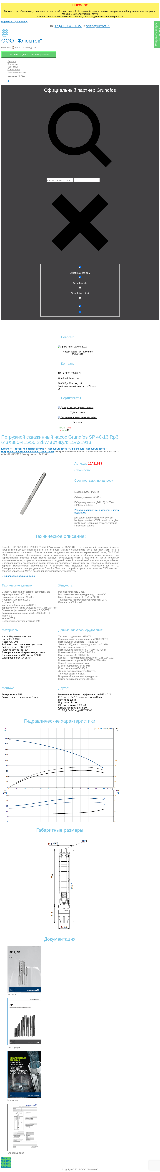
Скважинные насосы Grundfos (87, 448)
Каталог (5, 448)
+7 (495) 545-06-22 (68, 26)
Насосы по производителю (28, 448)
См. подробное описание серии (18, 576)
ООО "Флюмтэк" (21, 41)
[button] (6, 1158)
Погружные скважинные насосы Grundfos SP (27, 451)
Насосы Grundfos (57, 448)
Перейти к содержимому (14, 21)
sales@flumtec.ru (98, 26)
